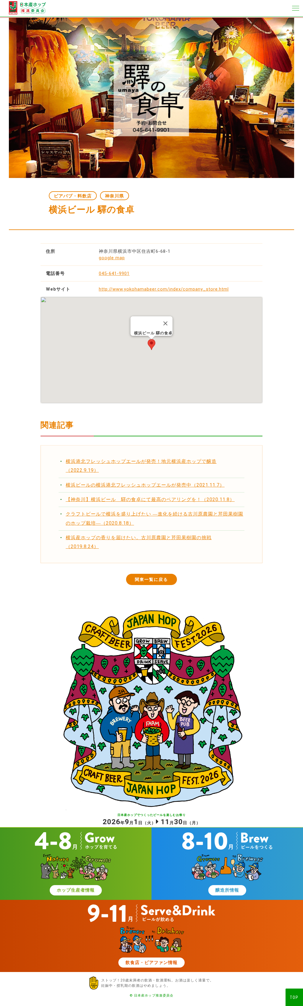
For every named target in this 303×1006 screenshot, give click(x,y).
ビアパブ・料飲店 (73, 196)
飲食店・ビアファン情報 (151, 962)
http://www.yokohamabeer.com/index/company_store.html (164, 289)
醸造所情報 (227, 890)
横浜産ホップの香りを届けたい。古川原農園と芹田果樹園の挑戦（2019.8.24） (139, 542)
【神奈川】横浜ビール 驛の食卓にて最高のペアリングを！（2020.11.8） (150, 499)
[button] (151, 344)
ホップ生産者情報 (76, 890)
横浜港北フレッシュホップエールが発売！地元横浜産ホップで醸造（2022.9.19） (141, 466)
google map (112, 257)
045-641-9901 (114, 273)
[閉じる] (165, 323)
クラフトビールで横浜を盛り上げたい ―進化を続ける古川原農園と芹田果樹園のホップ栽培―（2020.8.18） (154, 518)
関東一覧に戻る (151, 579)
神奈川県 (114, 196)
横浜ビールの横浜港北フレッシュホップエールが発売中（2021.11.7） (145, 485)
